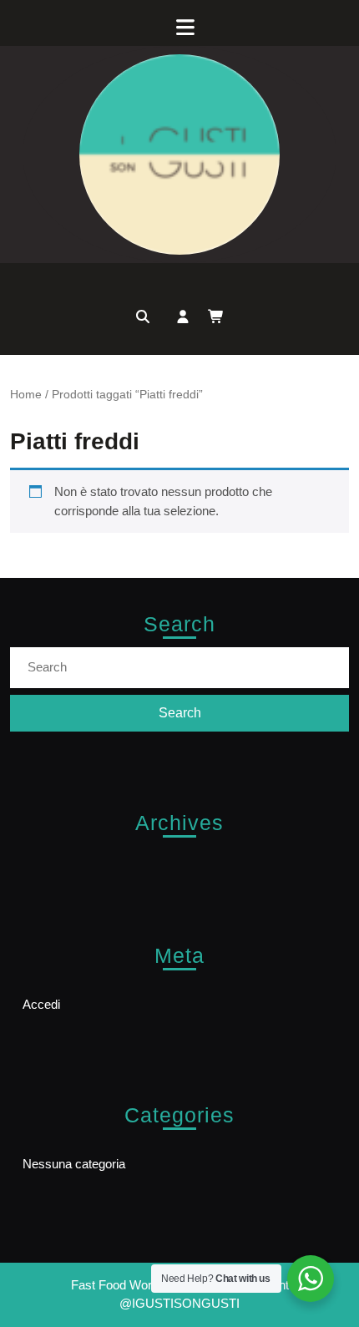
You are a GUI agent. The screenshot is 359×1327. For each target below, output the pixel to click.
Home (26, 394)
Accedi (41, 1004)
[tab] (179, 27)
